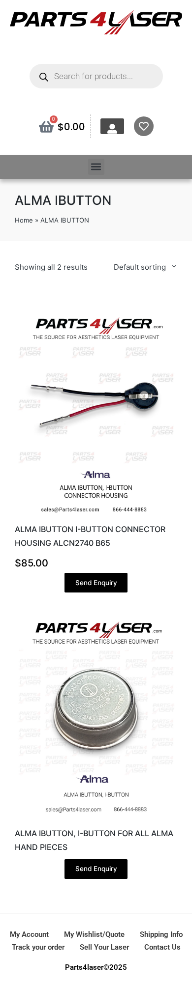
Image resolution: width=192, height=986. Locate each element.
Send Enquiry (96, 583)
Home (24, 220)
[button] (96, 167)
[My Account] (112, 129)
